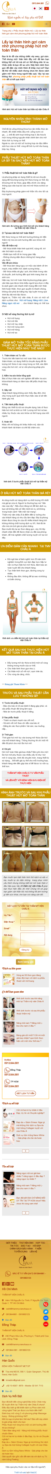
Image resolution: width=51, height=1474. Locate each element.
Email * (7, 928)
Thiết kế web (20, 1472)
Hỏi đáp (37, 1246)
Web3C (33, 1472)
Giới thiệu (11, 1243)
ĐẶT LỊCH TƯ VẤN (25, 1093)
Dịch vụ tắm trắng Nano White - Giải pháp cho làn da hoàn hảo (14, 1138)
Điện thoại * (9, 922)
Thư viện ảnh (26, 1243)
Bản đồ (8, 1320)
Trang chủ (6, 31)
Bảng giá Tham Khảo (15, 684)
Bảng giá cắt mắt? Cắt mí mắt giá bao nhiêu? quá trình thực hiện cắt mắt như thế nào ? (30, 1038)
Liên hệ (33, 1251)
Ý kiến (38, 1248)
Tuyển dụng (20, 1251)
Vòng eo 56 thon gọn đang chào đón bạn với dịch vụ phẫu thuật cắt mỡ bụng (30, 978)
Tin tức (14, 1246)
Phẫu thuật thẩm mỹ (23, 31)
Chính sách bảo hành (21, 1248)
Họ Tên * (8, 915)
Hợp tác (40, 1243)
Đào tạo (25, 1246)
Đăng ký (25, 950)
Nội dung (8, 935)
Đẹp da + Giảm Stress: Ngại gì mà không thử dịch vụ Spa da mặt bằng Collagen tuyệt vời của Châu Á (25, 1445)
